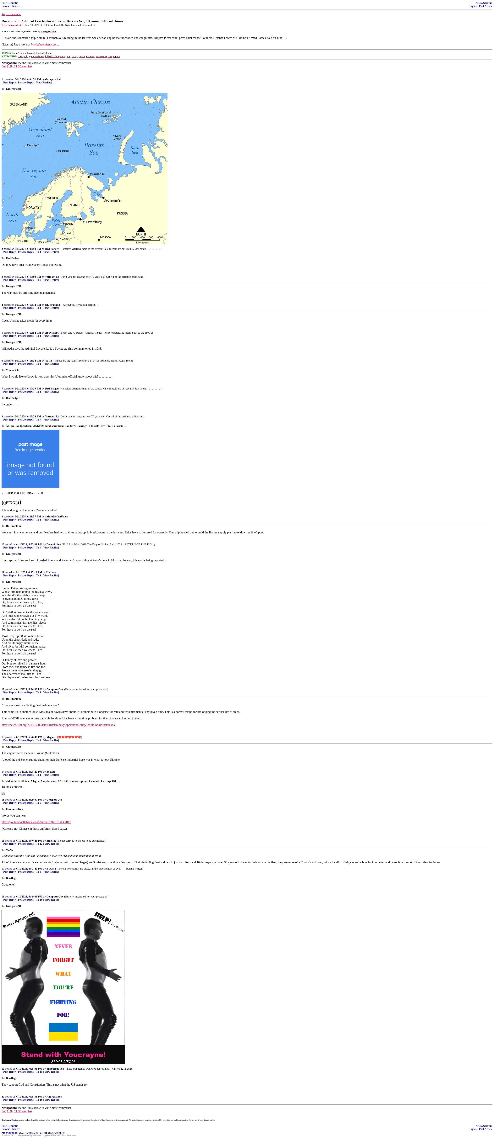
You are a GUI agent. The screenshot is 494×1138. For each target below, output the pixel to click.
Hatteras (51, 572)
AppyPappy (52, 332)
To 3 (38, 391)
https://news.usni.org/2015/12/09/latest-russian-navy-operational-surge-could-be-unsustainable (59, 725)
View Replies (43, 82)
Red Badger (52, 248)
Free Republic (10, 3)
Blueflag (51, 840)
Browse (6, 6)
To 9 (38, 802)
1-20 (10, 66)
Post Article (485, 6)
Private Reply (26, 82)
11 (3, 572)
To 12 (39, 843)
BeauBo (51, 771)
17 (3, 868)
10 (3, 544)
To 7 (38, 419)
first (4, 66)
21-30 (17, 66)
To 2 (38, 279)
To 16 (39, 899)
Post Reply (9, 82)
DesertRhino (54, 544)
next (24, 66)
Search (16, 6)
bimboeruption (55, 1068)
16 (3, 840)
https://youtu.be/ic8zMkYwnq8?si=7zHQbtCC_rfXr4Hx (36, 822)
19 (3, 1068)
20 (3, 1096)
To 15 (39, 1071)
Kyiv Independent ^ (12, 25)
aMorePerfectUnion (56, 516)
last (30, 66)
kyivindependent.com (44, 44)
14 (3, 771)
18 (3, 896)
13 (3, 737)
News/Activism (483, 3)
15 (3, 799)
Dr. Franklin (52, 304)
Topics (472, 6)
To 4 (38, 547)
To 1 (38, 252)
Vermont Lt (52, 276)
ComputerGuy (55, 689)
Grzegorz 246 (53, 79)
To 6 (38, 871)
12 (3, 689)
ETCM (50, 868)
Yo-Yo (48, 360)
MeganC (51, 737)
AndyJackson (54, 1096)
